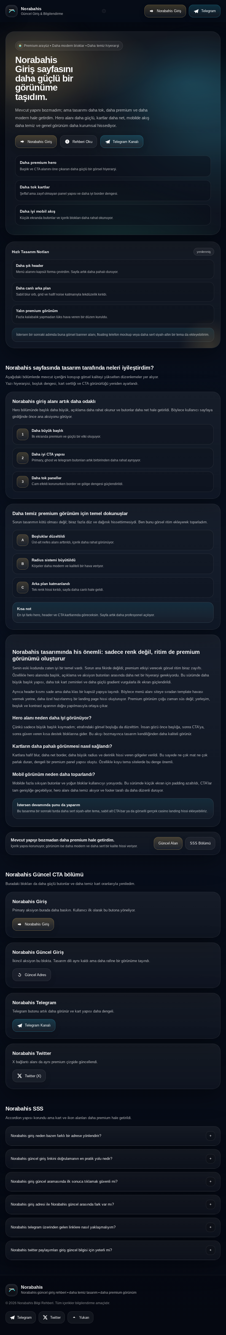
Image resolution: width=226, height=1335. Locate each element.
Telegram (208, 11)
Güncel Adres (35, 975)
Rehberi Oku (82, 142)
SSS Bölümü (200, 843)
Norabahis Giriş (169, 11)
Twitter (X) (33, 1076)
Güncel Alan (168, 843)
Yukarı (84, 1317)
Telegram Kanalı (126, 142)
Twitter (55, 1317)
